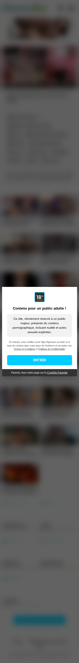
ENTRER (39, 360)
